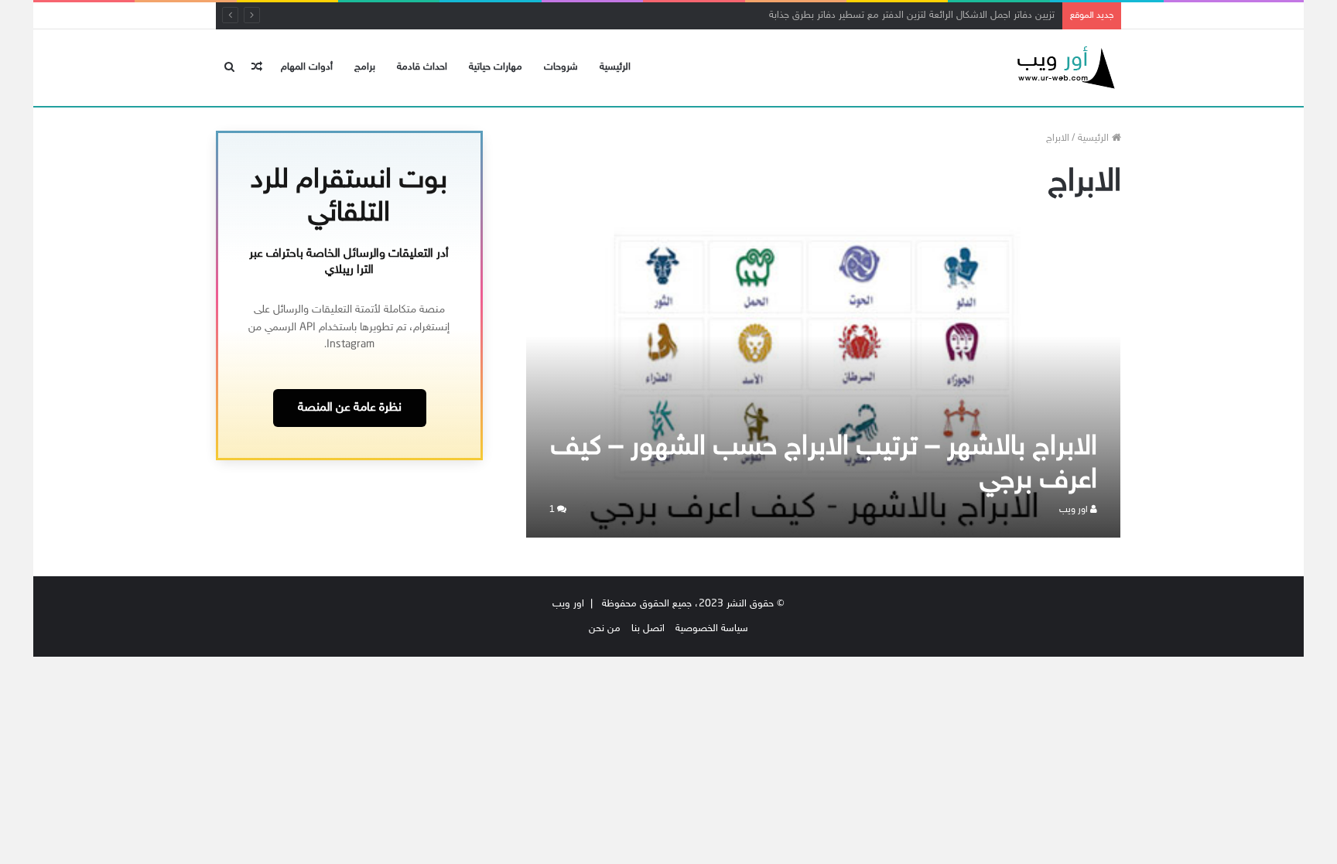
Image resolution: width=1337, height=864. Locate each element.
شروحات (561, 67)
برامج (364, 67)
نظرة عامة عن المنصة (350, 408)
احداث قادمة (422, 67)
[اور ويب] (1063, 67)
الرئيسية (615, 67)
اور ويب (1074, 509)
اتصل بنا (648, 629)
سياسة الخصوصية (711, 629)
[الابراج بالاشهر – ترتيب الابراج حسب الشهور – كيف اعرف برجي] (823, 382)
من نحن (605, 629)
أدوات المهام (307, 67)
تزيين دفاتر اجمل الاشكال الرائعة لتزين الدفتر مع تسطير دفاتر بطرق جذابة (912, 15)
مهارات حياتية (495, 67)
